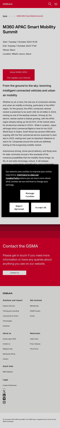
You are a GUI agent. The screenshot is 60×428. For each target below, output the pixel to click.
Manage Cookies (30, 195)
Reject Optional (19, 207)
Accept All (40, 207)
